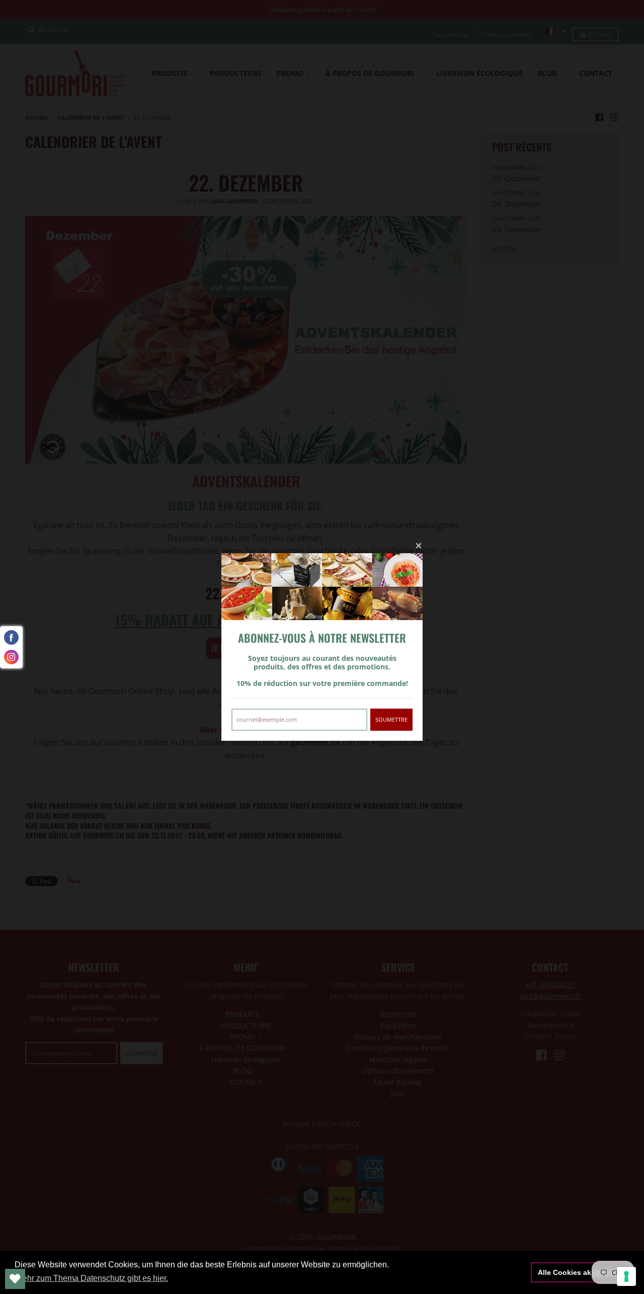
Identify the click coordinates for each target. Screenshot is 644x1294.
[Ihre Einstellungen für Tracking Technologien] (626, 1276)
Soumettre (391, 719)
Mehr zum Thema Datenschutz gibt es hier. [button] (92, 1278)
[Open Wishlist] (15, 1279)
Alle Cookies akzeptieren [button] (580, 1272)
